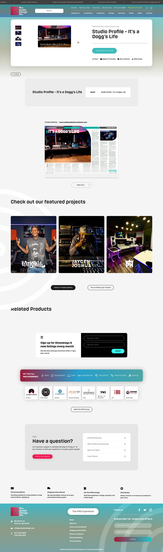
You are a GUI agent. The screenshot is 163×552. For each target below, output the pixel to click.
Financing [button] (96, 8)
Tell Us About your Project (101, 287)
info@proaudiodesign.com (24, 528)
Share (96, 59)
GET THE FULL (30, 375)
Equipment (75, 13)
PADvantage (138, 59)
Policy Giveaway (76, 537)
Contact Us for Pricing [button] (104, 50)
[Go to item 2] (18, 33)
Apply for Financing (109, 59)
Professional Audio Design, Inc (105, 26)
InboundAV (99, 549)
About (131, 13)
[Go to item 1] (18, 27)
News (140, 13)
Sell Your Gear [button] (84, 8)
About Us (73, 523)
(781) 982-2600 (20, 535)
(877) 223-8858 (20, 533)
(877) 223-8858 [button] (120, 8)
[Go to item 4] (18, 44)
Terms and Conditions (78, 527)
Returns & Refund (76, 534)
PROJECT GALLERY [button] (135, 8)
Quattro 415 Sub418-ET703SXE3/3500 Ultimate (42, 2)
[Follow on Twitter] (145, 510)
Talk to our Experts (42, 456)
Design (111, 13)
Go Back (16, 74)
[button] (33, 244)
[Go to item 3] (18, 38)
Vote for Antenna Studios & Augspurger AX (120, 2)
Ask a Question (125, 59)
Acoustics (101, 13)
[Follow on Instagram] (150, 510)
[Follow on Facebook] (139, 510)
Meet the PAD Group (81, 409)
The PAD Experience (83, 511)
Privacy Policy (75, 541)
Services (121, 13)
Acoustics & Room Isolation (81, 2)
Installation (88, 13)
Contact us (25, 497)
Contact (149, 13)
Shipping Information (78, 530)
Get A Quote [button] (106, 8)
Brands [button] (74, 8)
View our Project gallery (63, 287)
